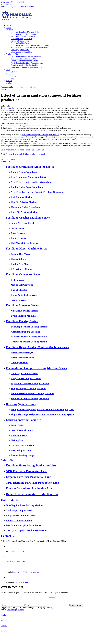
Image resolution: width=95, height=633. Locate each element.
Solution (14, 72)
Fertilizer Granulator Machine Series (25, 32)
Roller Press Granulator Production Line (26, 67)
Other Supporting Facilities (21, 52)
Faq (12, 78)
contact (4, 626)
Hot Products (9, 500)
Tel (2, 620)
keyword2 (20, 610)
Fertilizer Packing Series (20, 43)
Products (9, 30)
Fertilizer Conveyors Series (21, 39)
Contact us (7, 535)
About (8, 28)
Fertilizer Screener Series (20, 41)
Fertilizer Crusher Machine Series (24, 34)
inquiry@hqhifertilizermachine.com (26, 572)
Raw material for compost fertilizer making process (24, 150)
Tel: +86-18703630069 (10, 4)
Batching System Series (20, 50)
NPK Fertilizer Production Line (23, 58)
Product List (6, 161)
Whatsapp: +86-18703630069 (12, 2)
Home (8, 25)
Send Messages (76, 605)
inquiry (4, 631)
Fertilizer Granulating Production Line (26, 56)
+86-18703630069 (16, 551)
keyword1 (11, 610)
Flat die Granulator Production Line (25, 65)
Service (9, 81)
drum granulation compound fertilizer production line (40, 135)
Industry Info (16, 76)
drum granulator (10, 108)
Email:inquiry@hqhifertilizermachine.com (17, 6)
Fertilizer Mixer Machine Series (23, 36)
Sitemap (50, 607)
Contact (9, 83)
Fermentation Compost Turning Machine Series (29, 47)
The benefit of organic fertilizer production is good (25, 154)
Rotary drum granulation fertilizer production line (18, 143)
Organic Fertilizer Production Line (24, 61)
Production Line (12, 54)
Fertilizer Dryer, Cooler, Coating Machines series (30, 45)
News (8, 74)
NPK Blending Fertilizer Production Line (27, 63)
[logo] (47, 16)
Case (8, 70)
